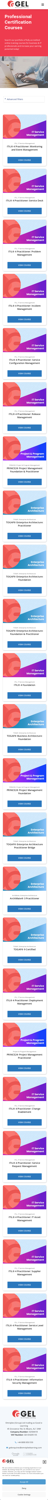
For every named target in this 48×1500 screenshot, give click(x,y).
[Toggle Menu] (42, 5)
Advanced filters (15, 99)
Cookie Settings (24, 1494)
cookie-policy (15, 1475)
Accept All (24, 1482)
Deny (24, 1488)
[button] (44, 1462)
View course (24, 160)
